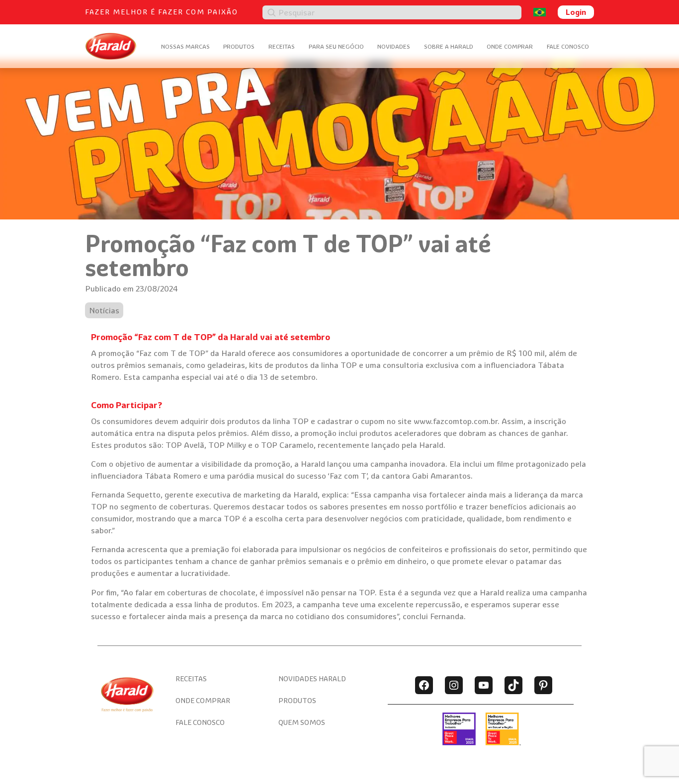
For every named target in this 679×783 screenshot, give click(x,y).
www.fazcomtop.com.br (456, 421)
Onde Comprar (510, 46)
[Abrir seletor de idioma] (539, 12)
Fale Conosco (568, 46)
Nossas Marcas (185, 46)
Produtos (239, 46)
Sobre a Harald (448, 46)
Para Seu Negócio (336, 46)
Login (576, 12)
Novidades (393, 46)
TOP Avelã (185, 445)
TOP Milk (225, 445)
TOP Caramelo (287, 445)
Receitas (281, 46)
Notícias (104, 310)
